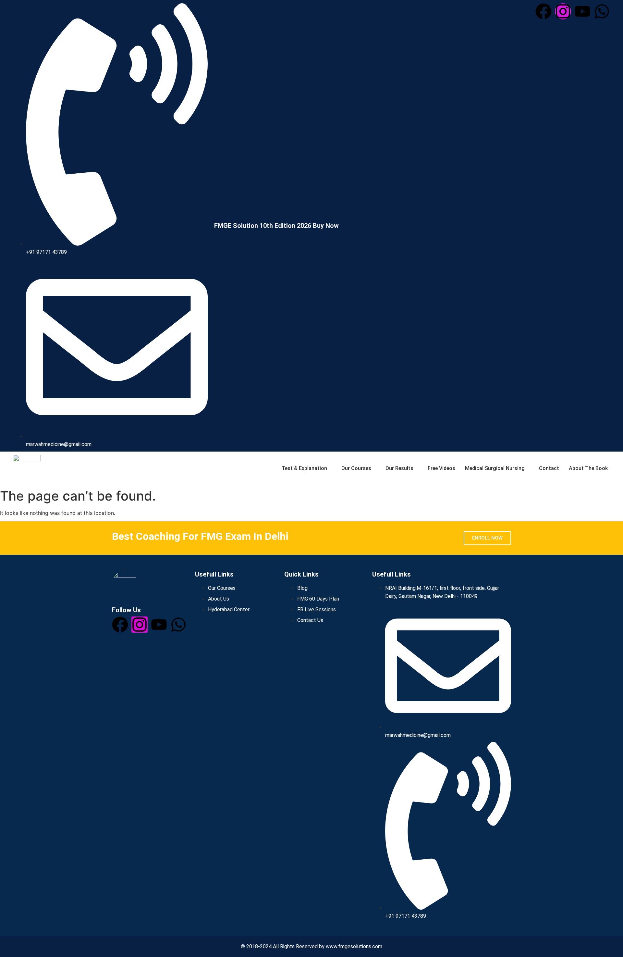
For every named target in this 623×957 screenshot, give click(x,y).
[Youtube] (582, 11)
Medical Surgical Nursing (495, 468)
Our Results (399, 468)
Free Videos (441, 468)
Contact (549, 468)
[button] (304, 469)
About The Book (588, 468)
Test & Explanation (304, 468)
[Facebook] (543, 11)
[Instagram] (563, 11)
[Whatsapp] (602, 11)
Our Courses (356, 468)
